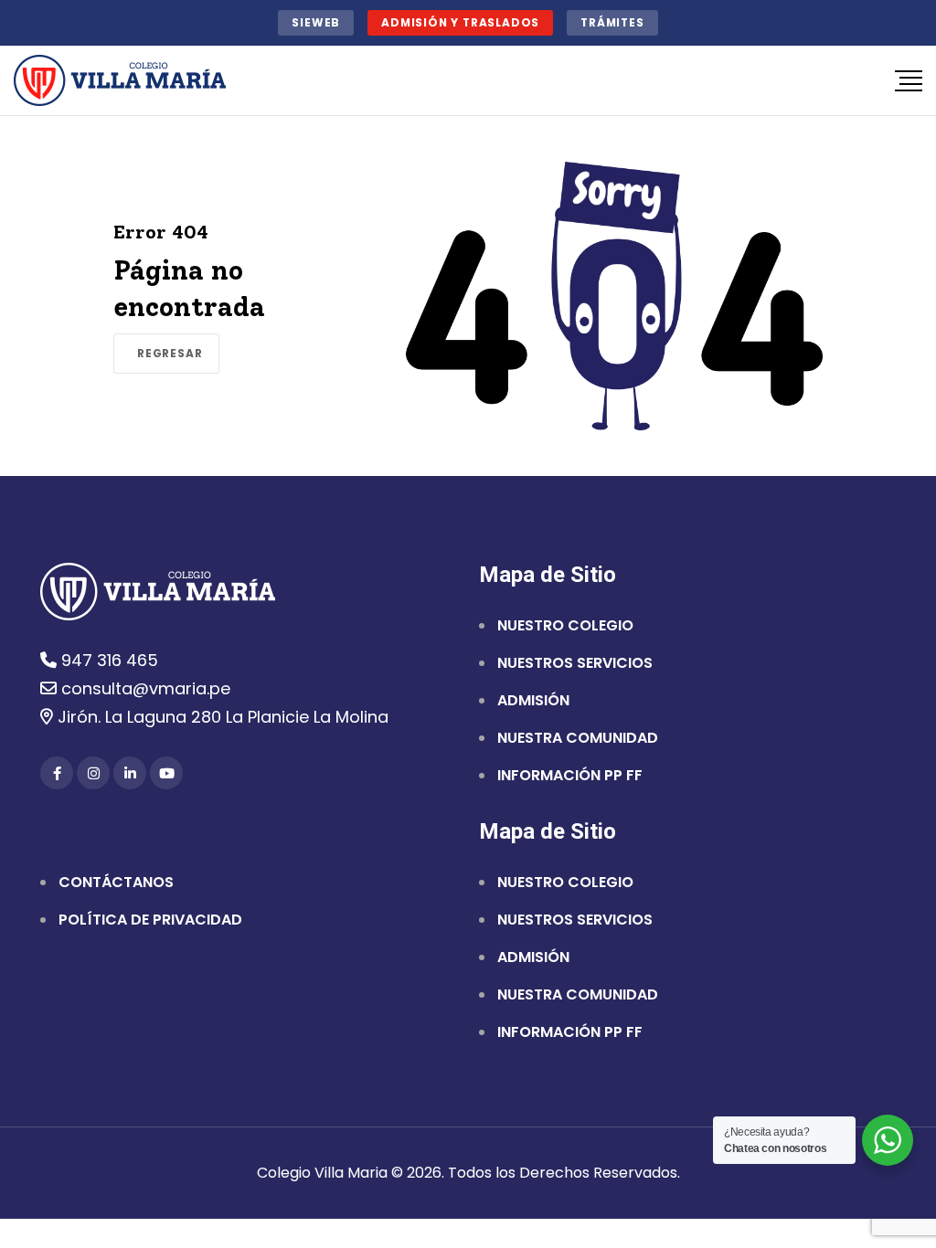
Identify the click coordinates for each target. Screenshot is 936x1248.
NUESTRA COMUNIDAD (577, 738)
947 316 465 (107, 660)
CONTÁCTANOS (116, 882)
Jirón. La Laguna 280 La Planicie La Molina (220, 716)
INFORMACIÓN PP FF (570, 775)
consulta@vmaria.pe (143, 688)
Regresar (169, 353)
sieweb (316, 22)
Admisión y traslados (460, 22)
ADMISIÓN (533, 700)
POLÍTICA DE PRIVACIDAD (150, 920)
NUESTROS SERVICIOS (575, 663)
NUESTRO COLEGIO (565, 626)
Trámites (612, 22)
